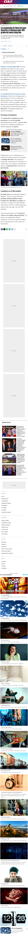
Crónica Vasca (4, 527)
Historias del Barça (6, 512)
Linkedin (3, 566)
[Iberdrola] (20, 6)
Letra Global (4, 534)
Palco (2, 496)
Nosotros (3, 542)
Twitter (3, 563)
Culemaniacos (4, 501)
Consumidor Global (6, 522)
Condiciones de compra (7, 553)
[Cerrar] (26, 929)
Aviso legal (4, 546)
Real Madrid (4, 505)
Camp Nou (5, 45)
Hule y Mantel (4, 531)
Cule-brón (3, 507)
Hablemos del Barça (6, 503)
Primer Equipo (4, 498)
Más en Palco (6, 422)
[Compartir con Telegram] (10, 229)
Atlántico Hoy (4, 529)
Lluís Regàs (3, 49)
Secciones (3, 510)
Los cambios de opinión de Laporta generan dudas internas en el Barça (13, 62)
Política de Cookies (6, 551)
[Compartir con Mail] (12, 229)
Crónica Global (5, 520)
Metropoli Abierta (5, 525)
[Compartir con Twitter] (4, 229)
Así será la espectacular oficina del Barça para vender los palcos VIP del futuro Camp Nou (13, 57)
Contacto (3, 544)
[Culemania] (15, 1)
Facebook (3, 561)
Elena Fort (10, 45)
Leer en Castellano (4, 3)
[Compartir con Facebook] (2, 229)
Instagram (4, 568)
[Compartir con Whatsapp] (7, 229)
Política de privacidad (6, 549)
